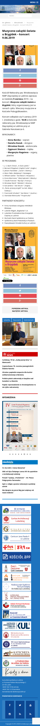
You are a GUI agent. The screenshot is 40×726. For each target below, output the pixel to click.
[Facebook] (9, 705)
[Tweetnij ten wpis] (20, 76)
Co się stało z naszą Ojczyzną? (13, 468)
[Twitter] (20, 705)
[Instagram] (9, 714)
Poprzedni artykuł (20, 308)
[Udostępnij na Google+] (20, 86)
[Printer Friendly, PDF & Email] (6, 278)
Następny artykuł (20, 311)
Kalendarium (29, 320)
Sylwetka (7, 320)
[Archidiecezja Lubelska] (20, 9)
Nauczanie (17, 320)
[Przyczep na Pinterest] (20, 81)
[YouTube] (30, 705)
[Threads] (30, 714)
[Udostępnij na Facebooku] (20, 71)
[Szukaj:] (20, 16)
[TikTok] (20, 714)
